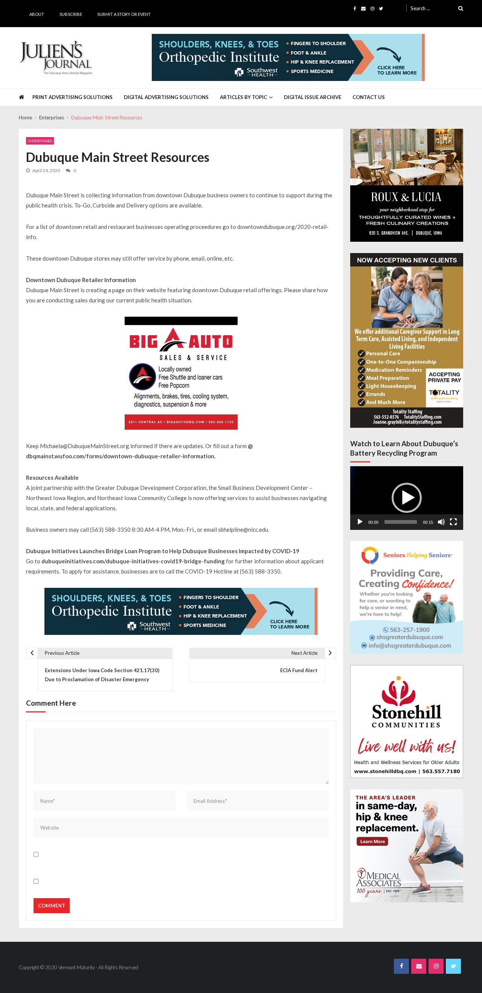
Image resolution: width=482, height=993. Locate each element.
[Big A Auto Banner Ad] (181, 373)
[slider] (400, 522)
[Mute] (441, 522)
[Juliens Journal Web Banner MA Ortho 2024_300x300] (406, 845)
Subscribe (70, 14)
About (36, 14)
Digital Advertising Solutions (166, 97)
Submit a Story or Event (124, 14)
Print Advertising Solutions (72, 97)
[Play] (360, 522)
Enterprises (40, 141)
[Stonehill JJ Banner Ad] (406, 721)
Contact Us (368, 97)
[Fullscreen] (453, 522)
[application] (406, 498)
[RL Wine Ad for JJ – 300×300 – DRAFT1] (406, 185)
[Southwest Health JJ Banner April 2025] (288, 57)
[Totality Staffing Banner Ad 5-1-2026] (406, 340)
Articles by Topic (243, 97)
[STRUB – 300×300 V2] (406, 597)
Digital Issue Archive (312, 97)
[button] (407, 498)
